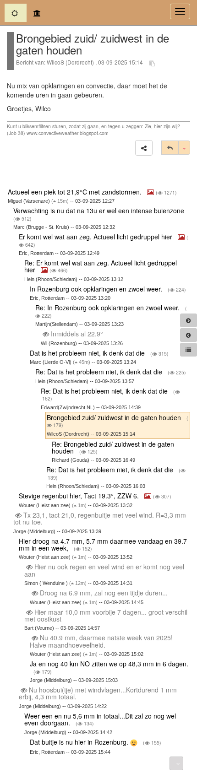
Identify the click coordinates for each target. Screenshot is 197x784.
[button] (144, 148)
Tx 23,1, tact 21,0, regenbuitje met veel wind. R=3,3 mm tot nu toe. (99, 518)
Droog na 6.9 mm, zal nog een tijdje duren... (104, 592)
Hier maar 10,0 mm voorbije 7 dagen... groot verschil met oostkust (105, 615)
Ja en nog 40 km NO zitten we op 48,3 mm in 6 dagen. (109, 663)
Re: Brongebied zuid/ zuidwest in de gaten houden (113, 447)
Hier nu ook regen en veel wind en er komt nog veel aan (104, 570)
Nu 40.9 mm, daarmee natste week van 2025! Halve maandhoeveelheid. (101, 641)
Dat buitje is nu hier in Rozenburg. (80, 741)
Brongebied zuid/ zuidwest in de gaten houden (115, 417)
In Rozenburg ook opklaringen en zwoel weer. (97, 288)
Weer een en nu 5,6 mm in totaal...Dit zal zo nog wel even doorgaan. (100, 719)
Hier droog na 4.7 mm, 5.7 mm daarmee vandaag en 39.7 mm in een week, (103, 544)
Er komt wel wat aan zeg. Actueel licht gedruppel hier (96, 236)
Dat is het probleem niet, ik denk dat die (88, 352)
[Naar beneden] (176, 763)
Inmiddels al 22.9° (77, 333)
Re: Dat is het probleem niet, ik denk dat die (99, 371)
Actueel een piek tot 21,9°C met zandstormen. (75, 191)
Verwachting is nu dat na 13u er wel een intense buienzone (99, 210)
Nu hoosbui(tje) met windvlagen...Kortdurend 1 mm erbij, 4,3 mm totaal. (98, 693)
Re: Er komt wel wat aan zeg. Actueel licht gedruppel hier (100, 266)
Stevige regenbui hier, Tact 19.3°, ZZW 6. (80, 495)
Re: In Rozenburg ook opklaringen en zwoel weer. (108, 307)
